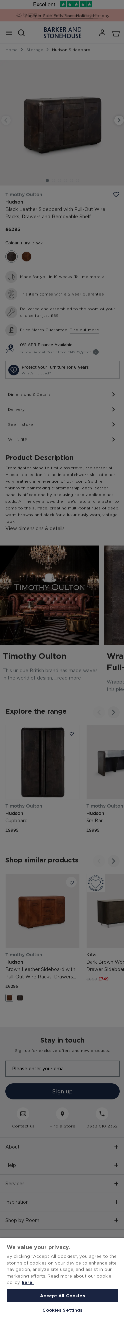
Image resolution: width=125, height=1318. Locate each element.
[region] (62, 1278)
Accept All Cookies (62, 1295)
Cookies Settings (62, 1310)
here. (28, 1282)
